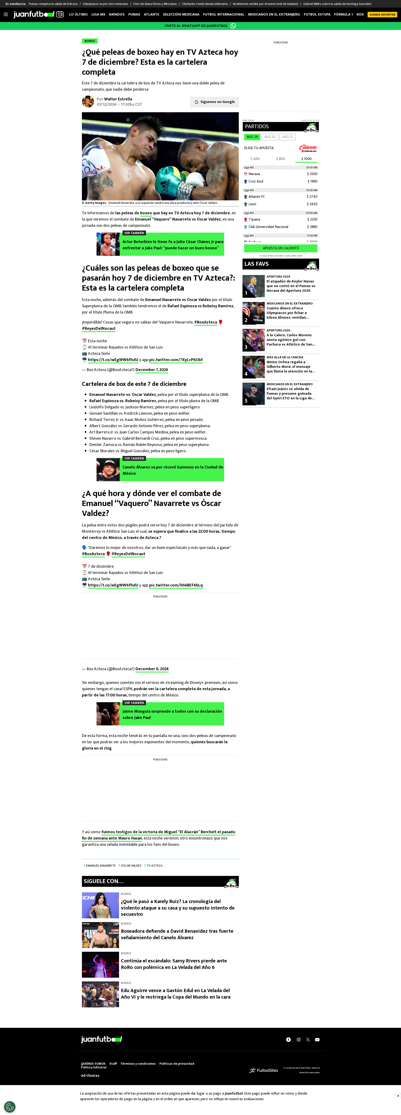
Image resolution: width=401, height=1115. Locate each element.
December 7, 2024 (152, 369)
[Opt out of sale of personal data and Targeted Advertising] (10, 1107)
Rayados (117, 14)
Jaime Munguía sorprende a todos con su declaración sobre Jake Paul (172, 714)
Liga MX (98, 14)
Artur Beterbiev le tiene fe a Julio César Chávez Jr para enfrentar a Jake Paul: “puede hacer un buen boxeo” (173, 245)
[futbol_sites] (263, 1070)
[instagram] (298, 1039)
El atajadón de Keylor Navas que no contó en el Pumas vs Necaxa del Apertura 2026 (291, 286)
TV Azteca (154, 865)
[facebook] (288, 1039)
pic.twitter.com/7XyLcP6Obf (176, 359)
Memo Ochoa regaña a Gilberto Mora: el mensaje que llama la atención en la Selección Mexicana (289, 367)
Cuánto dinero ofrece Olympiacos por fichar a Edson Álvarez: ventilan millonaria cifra (287, 313)
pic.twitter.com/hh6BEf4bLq (176, 585)
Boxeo (363, 14)
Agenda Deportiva (382, 14)
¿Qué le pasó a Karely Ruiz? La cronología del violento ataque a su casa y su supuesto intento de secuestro (178, 908)
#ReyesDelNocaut (99, 328)
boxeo (146, 213)
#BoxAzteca (205, 322)
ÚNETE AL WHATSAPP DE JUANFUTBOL (196, 26)
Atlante (151, 14)
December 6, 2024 (152, 669)
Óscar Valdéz (131, 865)
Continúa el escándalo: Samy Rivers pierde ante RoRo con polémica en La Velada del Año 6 (174, 964)
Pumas (134, 14)
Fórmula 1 (343, 14)
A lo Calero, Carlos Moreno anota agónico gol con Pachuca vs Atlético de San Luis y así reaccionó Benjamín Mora (291, 340)
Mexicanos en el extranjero (274, 14)
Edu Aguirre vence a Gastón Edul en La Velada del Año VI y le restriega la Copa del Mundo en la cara (175, 993)
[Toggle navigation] (6, 15)
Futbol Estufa (317, 14)
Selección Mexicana (181, 14)
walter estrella (118, 99)
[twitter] (308, 1039)
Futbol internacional (223, 14)
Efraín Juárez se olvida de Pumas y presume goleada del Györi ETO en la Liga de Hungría (289, 394)
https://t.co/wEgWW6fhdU (113, 359)
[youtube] (317, 1039)
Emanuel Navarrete (101, 865)
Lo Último (78, 14)
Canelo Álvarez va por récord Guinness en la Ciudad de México (173, 470)
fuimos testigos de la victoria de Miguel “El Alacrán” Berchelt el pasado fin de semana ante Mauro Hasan (158, 835)
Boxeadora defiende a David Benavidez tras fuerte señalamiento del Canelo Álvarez (177, 934)
